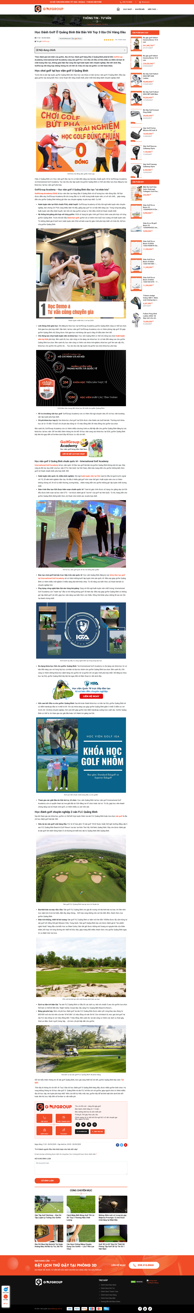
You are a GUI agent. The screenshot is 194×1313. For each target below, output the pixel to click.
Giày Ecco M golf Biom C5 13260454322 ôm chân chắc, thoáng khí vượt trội (150, 225)
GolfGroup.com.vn (56, 1309)
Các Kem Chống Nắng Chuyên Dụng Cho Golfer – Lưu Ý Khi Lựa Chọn (80, 1246)
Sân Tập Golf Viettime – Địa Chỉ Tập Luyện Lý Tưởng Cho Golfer (48, 1216)
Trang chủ (118, 9)
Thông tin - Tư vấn (100, 24)
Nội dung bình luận (43, 1159)
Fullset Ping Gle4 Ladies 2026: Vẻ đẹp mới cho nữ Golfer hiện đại (150, 316)
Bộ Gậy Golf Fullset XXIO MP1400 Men (151, 93)
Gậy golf (44, 1121)
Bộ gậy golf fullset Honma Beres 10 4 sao (150, 40)
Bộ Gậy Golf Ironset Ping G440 (151, 111)
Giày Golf (44, 1134)
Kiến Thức (152, 9)
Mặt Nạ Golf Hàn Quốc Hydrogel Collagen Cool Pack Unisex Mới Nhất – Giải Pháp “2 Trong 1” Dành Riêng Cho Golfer (151, 189)
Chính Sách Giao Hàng (109, 1295)
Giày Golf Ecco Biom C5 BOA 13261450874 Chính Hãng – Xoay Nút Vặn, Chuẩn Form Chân (151, 243)
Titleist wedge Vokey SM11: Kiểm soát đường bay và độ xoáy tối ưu (150, 298)
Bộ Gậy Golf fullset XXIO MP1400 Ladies (150, 76)
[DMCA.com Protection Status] (137, 1282)
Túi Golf (63, 1134)
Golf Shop (127, 9)
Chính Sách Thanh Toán (109, 1291)
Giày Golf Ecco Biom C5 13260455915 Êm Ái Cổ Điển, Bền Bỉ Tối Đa (151, 207)
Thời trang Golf (64, 1121)
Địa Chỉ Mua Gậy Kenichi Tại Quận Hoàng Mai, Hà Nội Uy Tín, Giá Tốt (49, 1245)
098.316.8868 (146, 1265)
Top (6, 1303)
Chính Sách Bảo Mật (108, 1298)
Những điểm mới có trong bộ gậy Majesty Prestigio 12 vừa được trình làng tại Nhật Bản (112, 1217)
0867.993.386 (98, 1131)
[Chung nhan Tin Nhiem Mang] (153, 1282)
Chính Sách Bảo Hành (108, 1285)
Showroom (146, 2)
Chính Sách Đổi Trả (108, 1288)
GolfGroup (45, 41)
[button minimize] (124, 50)
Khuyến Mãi (139, 9)
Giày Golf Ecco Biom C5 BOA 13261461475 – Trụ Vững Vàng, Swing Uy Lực (151, 279)
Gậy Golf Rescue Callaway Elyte (150, 147)
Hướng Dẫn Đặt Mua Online (110, 1301)
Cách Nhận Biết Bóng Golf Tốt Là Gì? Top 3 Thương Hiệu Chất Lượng (80, 1217)
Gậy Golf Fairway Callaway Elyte (150, 165)
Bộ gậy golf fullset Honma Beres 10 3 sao (150, 58)
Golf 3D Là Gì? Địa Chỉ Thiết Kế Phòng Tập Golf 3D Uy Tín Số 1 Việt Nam (112, 1246)
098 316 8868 (127, 2)
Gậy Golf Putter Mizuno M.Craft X (150, 129)
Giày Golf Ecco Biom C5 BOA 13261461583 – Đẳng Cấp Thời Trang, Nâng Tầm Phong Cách (150, 261)
